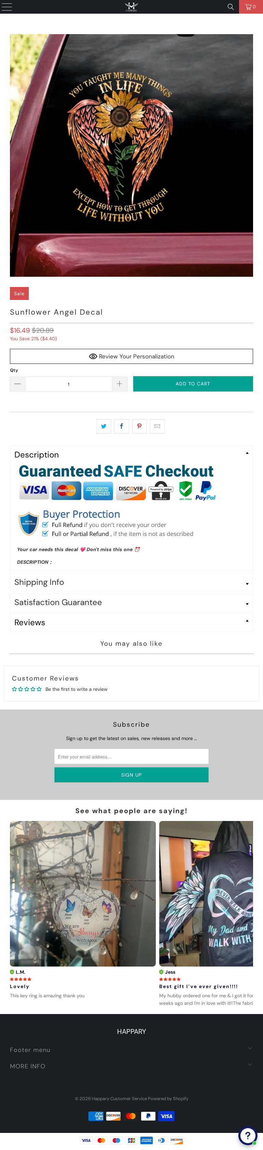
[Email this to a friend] (157, 426)
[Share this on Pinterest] (139, 426)
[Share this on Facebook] (121, 426)
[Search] (230, 7)
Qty (14, 370)
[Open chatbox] (248, 1135)
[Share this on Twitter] (103, 426)
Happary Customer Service (119, 1098)
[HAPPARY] (131, 7)
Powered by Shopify (168, 1098)
